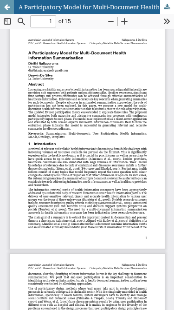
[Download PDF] (167, 7)
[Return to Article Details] (7, 7)
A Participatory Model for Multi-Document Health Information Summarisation (96, 7)
